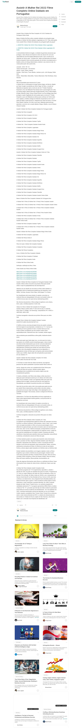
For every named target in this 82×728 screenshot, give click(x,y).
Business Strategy (47, 709)
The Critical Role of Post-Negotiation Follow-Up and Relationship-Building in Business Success (26, 681)
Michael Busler (48, 687)
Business (19, 501)
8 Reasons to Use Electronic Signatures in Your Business (26, 611)
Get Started (78, 1)
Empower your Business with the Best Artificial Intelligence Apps (25, 645)
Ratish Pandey (48, 553)
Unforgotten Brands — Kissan (51, 645)
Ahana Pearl (19, 654)
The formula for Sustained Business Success (53, 578)
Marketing (18, 712)
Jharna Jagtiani (20, 551)
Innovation (18, 573)
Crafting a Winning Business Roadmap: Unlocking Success (54, 713)
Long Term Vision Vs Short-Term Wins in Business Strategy (54, 544)
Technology (18, 642)
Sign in (72, 1)
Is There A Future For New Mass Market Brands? (52, 613)
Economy (45, 675)
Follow (55, 26)
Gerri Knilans (20, 725)
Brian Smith (19, 620)
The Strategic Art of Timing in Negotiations (23, 544)
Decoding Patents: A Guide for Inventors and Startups (26, 577)
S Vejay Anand (48, 620)
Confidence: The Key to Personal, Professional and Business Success (25, 716)
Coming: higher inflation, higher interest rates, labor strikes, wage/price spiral (54, 678)
